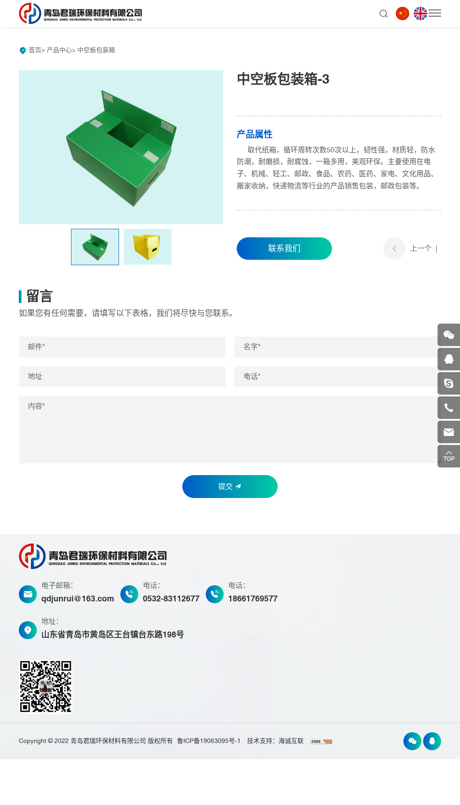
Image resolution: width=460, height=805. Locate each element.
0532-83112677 (171, 599)
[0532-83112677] (449, 407)
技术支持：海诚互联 (275, 741)
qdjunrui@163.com (77, 599)
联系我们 (284, 249)
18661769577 (253, 599)
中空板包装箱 (96, 50)
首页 (35, 50)
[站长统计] (321, 741)
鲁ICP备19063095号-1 (209, 741)
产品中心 (59, 50)
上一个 (421, 248)
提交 (226, 486)
